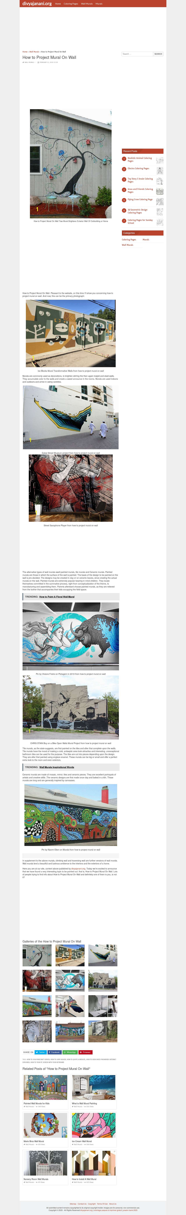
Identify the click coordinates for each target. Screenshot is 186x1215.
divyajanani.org (37, 3)
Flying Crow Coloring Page (140, 199)
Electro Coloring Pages (138, 168)
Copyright (92, 1203)
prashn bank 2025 (130, 1210)
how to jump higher (58, 1059)
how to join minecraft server (38, 1059)
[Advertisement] (93, 29)
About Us (112, 1203)
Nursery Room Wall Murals (36, 1179)
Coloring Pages (71, 3)
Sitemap (73, 1203)
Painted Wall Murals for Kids (36, 1103)
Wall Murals (87, 3)
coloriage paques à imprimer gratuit (108, 1210)
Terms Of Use (102, 1203)
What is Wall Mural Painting (84, 1103)
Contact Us (82, 1203)
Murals (99, 3)
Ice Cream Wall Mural (82, 1141)
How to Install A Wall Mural (84, 1179)
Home (58, 3)
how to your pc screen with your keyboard (47, 1062)
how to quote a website (76, 1059)
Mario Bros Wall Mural (34, 1141)
